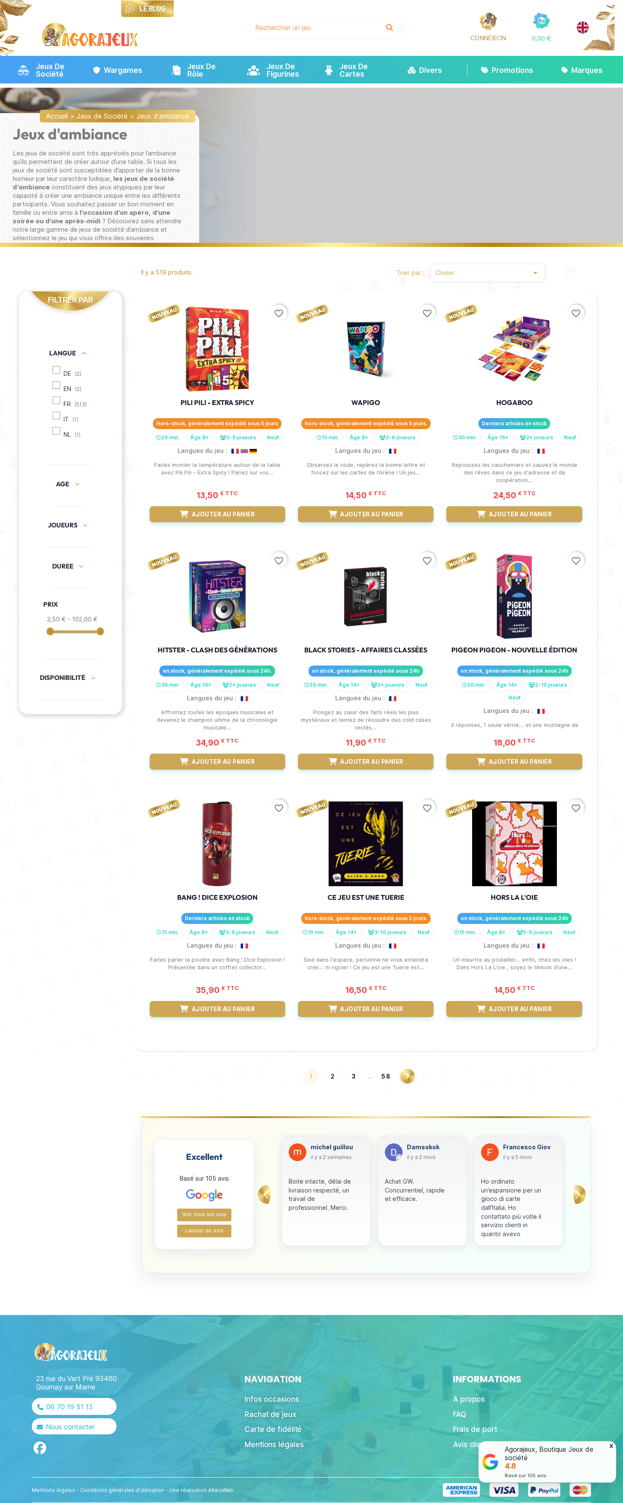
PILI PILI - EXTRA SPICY (217, 402)
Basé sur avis (526, 1475)
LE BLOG (152, 8)
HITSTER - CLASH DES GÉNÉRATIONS (217, 650)
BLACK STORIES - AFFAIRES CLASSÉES (365, 650)
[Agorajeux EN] (582, 27)
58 (386, 1076)
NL (72, 434)
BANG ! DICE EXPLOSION (217, 897)
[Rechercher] (389, 27)
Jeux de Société (102, 116)
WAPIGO (365, 402)
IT (71, 419)
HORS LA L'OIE (514, 897)
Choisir (487, 273)
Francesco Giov (430, 1147)
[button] (541, 38)
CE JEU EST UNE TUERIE (366, 897)
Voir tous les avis (204, 1214)
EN (72, 388)
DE (72, 373)
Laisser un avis (204, 1230)
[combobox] (313, 27)
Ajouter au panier (223, 514)
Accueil (57, 116)
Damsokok (327, 1147)
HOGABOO (514, 402)
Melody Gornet (525, 1147)
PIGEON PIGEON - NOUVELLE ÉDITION (514, 650)
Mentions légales (53, 1490)
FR (75, 404)
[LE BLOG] (130, 8)
